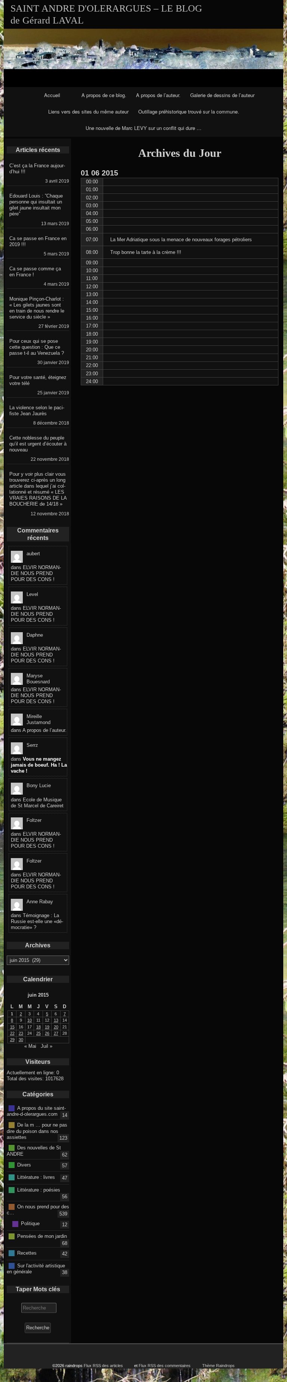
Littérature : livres (36, 1177)
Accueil (52, 95)
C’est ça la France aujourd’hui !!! (37, 168)
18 (38, 1027)
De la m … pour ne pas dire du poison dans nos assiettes (37, 1131)
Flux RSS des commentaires (165, 1365)
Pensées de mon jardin (42, 1236)
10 (29, 1020)
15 (12, 1027)
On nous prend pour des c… (38, 1209)
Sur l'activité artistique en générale (36, 1268)
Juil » (46, 1046)
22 (12, 1033)
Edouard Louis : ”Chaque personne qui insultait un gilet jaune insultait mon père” (36, 205)
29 (12, 1039)
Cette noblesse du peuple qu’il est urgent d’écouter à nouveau (38, 444)
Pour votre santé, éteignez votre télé (38, 380)
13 (56, 1020)
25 (38, 1033)
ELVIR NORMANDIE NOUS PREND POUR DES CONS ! (36, 573)
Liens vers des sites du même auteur (88, 111)
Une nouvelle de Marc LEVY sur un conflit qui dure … (143, 127)
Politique (30, 1223)
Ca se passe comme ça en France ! (35, 271)
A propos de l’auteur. (158, 95)
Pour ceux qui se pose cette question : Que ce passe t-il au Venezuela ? (36, 347)
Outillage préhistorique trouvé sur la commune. (188, 111)
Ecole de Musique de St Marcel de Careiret (37, 802)
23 (21, 1033)
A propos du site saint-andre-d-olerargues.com (36, 1111)
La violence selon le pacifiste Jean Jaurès (36, 410)
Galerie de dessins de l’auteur (222, 95)
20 (56, 1027)
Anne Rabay (40, 901)
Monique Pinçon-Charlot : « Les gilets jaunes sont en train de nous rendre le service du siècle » (36, 308)
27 (56, 1033)
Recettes (27, 1253)
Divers (24, 1164)
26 (47, 1033)
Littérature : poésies (38, 1189)
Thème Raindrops (218, 1365)
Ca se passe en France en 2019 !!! (38, 241)
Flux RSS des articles (103, 1365)
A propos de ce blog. (103, 95)
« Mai (30, 1046)
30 (21, 1039)
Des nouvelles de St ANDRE (34, 1151)
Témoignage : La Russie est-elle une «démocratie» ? (37, 921)
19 (47, 1027)
